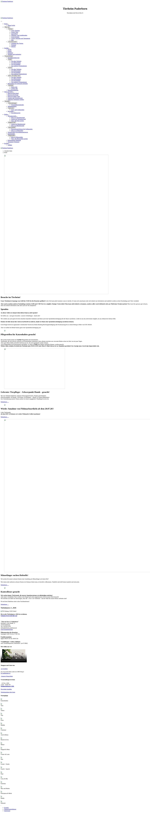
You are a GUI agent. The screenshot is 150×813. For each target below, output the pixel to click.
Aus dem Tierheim (16, 61)
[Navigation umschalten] (1, 21)
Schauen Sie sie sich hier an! (9, 615)
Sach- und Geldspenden (17, 109)
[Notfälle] (9, 48)
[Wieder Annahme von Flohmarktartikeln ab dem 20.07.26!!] (5, 405)
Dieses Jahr (14, 87)
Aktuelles (7, 101)
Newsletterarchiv (15, 113)
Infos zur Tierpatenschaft (18, 117)
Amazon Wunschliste (7, 676)
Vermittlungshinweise (13, 58)
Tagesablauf (14, 33)
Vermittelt (10, 85)
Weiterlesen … (5, 402)
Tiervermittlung (8, 56)
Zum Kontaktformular (7, 629)
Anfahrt (10, 145)
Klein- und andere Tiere (14, 75)
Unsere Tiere (14, 32)
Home (6, 24)
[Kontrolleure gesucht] (5, 588)
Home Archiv (11, 25)
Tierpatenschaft (12, 116)
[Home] (8, 24)
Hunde (9, 49)
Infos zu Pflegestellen (17, 137)
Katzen (10, 51)
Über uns (7, 27)
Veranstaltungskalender (17, 105)
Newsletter (11, 111)
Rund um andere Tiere (14, 96)
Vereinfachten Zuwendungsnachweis (18, 132)
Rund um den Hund (13, 93)
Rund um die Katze (13, 95)
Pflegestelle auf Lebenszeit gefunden (18, 83)
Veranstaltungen (12, 103)
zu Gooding (4, 669)
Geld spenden (11, 127)
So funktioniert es (5, 673)
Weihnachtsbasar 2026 (7, 686)
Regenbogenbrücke (13, 90)
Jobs (12, 40)
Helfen (6, 114)
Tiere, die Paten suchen (17, 120)
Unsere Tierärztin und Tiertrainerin (20, 38)
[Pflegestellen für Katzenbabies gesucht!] (5, 330)
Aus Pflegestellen (16, 62)
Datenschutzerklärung (10, 809)
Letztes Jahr (14, 88)
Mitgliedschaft (11, 122)
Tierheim (10, 29)
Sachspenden (11, 134)
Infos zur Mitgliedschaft (17, 125)
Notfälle (6, 48)
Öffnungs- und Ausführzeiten (19, 35)
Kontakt (6, 143)
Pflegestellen (11, 135)
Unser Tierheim (15, 30)
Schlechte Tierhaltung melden (16, 99)
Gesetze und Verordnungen (15, 98)
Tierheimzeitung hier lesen (8, 692)
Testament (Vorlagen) (13, 142)
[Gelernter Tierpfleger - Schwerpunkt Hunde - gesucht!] (34, 388)
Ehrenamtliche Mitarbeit (14, 140)
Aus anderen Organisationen (19, 66)
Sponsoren (11, 108)
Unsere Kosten (15, 37)
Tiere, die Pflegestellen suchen (19, 138)
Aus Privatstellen (15, 64)
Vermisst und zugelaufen (14, 54)
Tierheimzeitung (12, 106)
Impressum (7, 811)
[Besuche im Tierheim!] (56, 293)
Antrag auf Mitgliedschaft (18, 124)
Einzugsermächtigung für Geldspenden (21, 129)
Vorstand (13, 45)
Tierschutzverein (12, 41)
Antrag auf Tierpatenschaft (18, 119)
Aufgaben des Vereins (17, 43)
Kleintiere (10, 53)
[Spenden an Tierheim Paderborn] (7, 18)
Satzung (13, 46)
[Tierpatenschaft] (16, 116)
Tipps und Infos (8, 91)
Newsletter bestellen (6, 689)
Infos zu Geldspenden (17, 130)
